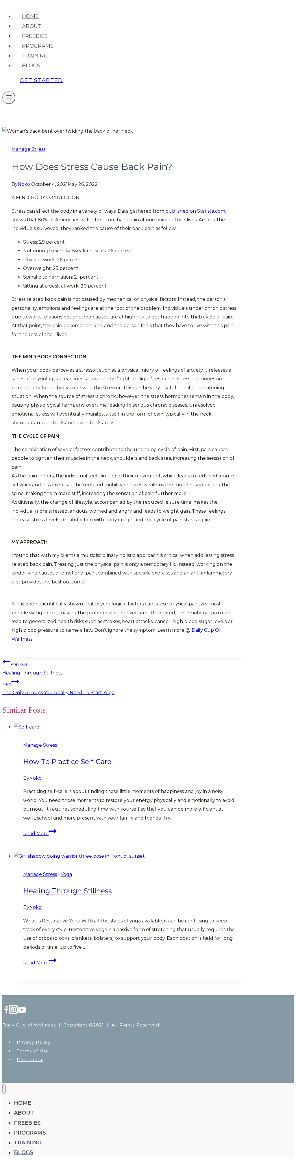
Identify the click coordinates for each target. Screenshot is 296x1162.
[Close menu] (3, 1089)
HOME (30, 16)
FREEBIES (35, 36)
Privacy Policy (34, 1042)
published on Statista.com (195, 211)
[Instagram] (13, 1011)
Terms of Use (33, 1051)
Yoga (66, 874)
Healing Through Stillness (32, 668)
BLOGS (31, 65)
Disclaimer (30, 1059)
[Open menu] (8, 97)
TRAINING (35, 56)
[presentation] (130, 727)
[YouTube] (22, 1011)
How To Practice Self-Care (67, 761)
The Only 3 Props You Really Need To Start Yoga (58, 688)
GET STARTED (41, 80)
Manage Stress (28, 149)
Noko (24, 184)
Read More (39, 833)
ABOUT (31, 26)
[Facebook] (6, 1011)
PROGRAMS (37, 46)
